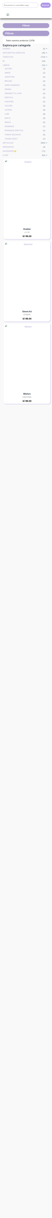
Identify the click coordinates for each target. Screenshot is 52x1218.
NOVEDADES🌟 (9, 151)
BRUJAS (8, 81)
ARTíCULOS (8, 143)
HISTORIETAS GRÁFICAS (14, 53)
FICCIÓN (8, 106)
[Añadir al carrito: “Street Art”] (43, 263)
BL (4, 61)
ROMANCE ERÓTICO (14, 130)
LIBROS (6, 65)
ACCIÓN (8, 69)
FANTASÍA (9, 102)
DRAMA (8, 89)
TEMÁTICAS (8, 57)
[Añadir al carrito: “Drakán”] (43, 180)
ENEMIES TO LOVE (13, 93)
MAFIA (7, 118)
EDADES (6, 49)
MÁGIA (8, 122)
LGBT (7, 114)
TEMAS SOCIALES (13, 135)
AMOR (7, 73)
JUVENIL (8, 110)
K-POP (5, 155)
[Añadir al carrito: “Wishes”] (43, 345)
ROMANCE (9, 126)
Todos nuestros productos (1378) (20, 40)
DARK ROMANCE (12, 85)
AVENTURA (10, 77)
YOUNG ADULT (11, 139)
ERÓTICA (9, 97)
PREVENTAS (8, 147)
